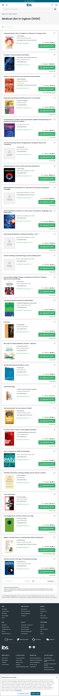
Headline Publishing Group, (22, 38)
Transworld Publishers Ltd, (22, 412)
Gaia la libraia (5, 664)
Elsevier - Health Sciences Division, (24, 259)
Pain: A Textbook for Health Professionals (17, 451)
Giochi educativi (25, 627)
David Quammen (22, 79)
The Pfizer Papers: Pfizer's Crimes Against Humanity (20, 430)
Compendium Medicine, (21, 391)
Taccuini (42, 625)
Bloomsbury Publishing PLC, (22, 542)
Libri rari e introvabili (25, 611)
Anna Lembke (21, 36)
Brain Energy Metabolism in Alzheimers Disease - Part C (21, 234)
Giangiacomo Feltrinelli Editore (49, 661)
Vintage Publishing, (20, 81)
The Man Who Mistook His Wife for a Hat (16, 365)
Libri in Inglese (5, 615)
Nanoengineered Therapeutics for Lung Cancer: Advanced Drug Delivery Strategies (26, 188)
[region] (29, 685)
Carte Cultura (19, 660)
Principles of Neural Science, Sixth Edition (16, 55)
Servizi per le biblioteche (35, 658)
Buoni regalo (5, 660)
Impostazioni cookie (23, 693)
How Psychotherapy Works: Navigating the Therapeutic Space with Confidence (25, 143)
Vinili (41, 613)
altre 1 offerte (52, 92)
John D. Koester (27, 57)
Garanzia (18, 664)
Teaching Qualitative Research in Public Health (18, 300)
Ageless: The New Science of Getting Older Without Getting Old (23, 537)
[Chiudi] (56, 677)
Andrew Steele (21, 540)
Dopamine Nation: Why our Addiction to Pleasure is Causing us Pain (25, 33)
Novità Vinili (43, 615)
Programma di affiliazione (36, 660)
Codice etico (33, 666)
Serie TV (3, 631)
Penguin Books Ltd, (20, 499)
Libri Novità (4, 609)
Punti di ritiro (4, 658)
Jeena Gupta (21, 168)
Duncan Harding (22, 497)
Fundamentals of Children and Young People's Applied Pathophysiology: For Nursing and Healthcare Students (28, 120)
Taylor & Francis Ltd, (20, 149)
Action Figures (24, 633)
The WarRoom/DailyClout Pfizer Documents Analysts (31, 432)
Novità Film (4, 625)
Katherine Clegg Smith (23, 303)
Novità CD (42, 609)
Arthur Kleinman (22, 475)
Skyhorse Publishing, (21, 434)
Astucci (42, 633)
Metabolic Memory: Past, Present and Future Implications (22, 166)
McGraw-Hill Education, (21, 59)
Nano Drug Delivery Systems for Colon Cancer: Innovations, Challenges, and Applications (28, 211)
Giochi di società (25, 629)
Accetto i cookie (35, 693)
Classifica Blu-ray (6, 629)
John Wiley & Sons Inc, (21, 124)
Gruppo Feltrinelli (48, 658)
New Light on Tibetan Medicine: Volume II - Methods (20, 343)
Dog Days (7, 322)
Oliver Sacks (21, 367)
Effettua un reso (19, 662)
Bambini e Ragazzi (6, 633)
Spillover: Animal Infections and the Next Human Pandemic (22, 76)
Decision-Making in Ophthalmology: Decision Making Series (22, 256)
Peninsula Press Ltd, (20, 326)
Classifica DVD (5, 627)
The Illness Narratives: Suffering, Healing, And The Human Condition (25, 473)
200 (33, 581)
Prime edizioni (24, 609)
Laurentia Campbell (23, 100)
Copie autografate (25, 613)
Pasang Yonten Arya (23, 346)
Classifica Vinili (43, 617)
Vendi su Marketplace (35, 662)
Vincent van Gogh (22, 518)
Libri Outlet (4, 613)
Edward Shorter (21, 561)
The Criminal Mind (9, 494)
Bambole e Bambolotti (26, 631)
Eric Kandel (20, 57)
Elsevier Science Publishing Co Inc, (24, 170)
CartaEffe (4, 662)
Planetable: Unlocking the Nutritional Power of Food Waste (22, 98)
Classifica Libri (5, 611)
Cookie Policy (18, 690)
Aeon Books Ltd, (19, 102)
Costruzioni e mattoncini (27, 625)
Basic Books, (19, 477)
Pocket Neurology (9, 387)
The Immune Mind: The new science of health (18, 408)
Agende (42, 627)
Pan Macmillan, (19, 369)
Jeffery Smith (21, 147)
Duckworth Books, (20, 520)
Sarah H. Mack (35, 57)
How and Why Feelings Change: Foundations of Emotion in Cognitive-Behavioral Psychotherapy (25, 278)
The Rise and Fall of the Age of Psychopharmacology (20, 559)
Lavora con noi (33, 664)
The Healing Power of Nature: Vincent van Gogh (18, 516)
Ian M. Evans (21, 281)
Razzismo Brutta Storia (49, 669)
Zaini (41, 631)
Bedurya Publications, (21, 348)
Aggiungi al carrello (48, 46)
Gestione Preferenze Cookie (22, 666)
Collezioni (23, 615)
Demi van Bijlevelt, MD (33, 389)
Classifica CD (43, 611)
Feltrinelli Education (48, 667)
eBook (3, 617)
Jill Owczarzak (32, 303)
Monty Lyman (21, 410)
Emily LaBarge (21, 324)
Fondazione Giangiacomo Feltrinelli (50, 664)
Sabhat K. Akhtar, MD (23, 389)
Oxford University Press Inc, (22, 283)
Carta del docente (20, 658)
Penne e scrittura (44, 629)
